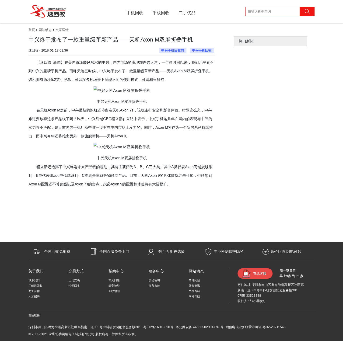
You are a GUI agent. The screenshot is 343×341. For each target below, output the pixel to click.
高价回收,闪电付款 (285, 252)
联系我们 (34, 280)
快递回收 (74, 285)
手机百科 (194, 291)
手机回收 (134, 12)
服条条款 (154, 285)
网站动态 (45, 30)
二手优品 (187, 12)
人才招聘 (34, 296)
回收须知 (114, 291)
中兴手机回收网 (172, 50)
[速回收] (47, 10)
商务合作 (34, 291)
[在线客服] (329, 282)
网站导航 (194, 296)
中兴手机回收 (202, 50)
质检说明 (154, 280)
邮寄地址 (114, 285)
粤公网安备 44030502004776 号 (199, 327)
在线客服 (259, 273)
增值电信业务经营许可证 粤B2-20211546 (256, 327)
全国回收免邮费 (57, 252)
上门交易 (74, 280)
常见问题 (114, 280)
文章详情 (62, 30)
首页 (31, 30)
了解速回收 (35, 285)
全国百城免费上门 (114, 252)
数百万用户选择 (171, 252)
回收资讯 (194, 285)
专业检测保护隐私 (229, 252)
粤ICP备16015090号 (158, 327)
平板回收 (161, 12)
